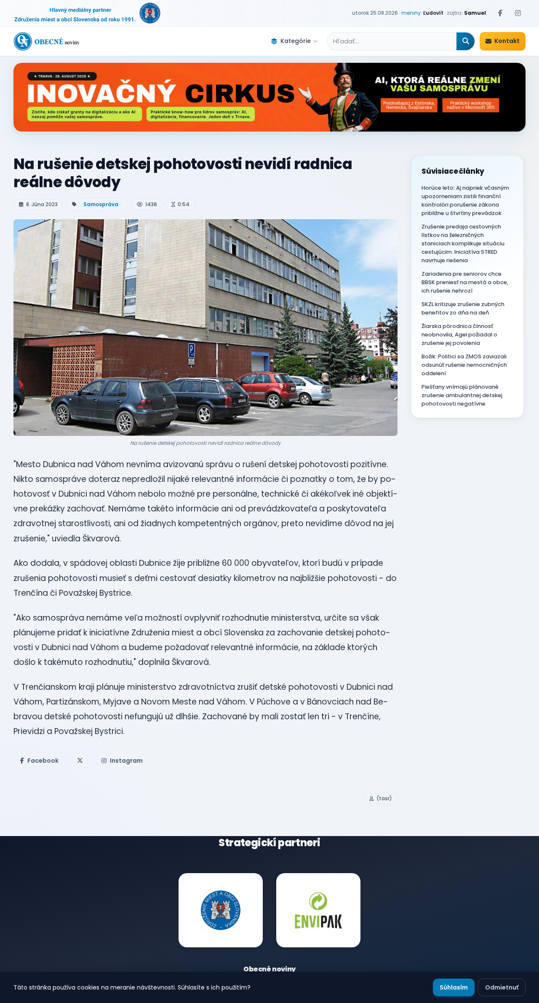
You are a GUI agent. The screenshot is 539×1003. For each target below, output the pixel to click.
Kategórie (295, 41)
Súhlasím (454, 987)
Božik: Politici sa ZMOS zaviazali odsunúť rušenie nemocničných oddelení (464, 365)
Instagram (126, 760)
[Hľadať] (465, 41)
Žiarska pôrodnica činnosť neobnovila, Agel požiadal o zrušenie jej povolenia (459, 335)
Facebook (43, 760)
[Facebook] (500, 13)
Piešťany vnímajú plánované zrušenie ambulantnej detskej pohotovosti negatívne (462, 395)
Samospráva (100, 204)
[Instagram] (518, 13)
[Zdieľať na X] (80, 760)
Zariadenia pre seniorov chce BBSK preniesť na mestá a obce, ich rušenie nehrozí (465, 282)
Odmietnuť (501, 987)
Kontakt (507, 41)
